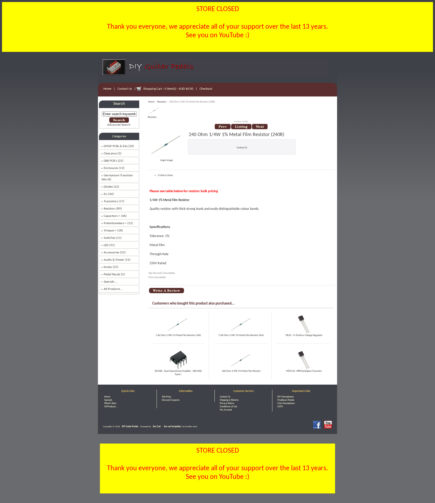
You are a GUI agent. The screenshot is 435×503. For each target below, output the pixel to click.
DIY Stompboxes (285, 396)
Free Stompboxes (286, 403)
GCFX (280, 406)
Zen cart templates (173, 426)
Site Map (166, 396)
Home (107, 88)
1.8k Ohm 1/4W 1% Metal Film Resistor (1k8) (178, 335)
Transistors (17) (114, 201)
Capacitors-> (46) (115, 216)
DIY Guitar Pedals (130, 426)
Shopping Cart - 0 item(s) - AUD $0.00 (168, 88)
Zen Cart (157, 426)
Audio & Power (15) (117, 259)
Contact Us (125, 88)
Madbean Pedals (285, 400)
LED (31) (109, 245)
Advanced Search (118, 124)
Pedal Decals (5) (114, 274)
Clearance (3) (112, 153)
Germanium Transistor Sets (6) (117, 177)
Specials (108, 400)
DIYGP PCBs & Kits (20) (119, 146)
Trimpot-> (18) (113, 230)
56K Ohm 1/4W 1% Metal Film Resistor (241, 371)
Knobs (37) (111, 267)
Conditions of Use (228, 406)
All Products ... (113, 289)
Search (119, 104)
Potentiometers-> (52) (118, 223)
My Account (226, 410)
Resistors (161, 101)
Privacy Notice (227, 403)
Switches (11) (113, 238)
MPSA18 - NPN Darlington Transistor (304, 371)
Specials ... (110, 281)
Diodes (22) (111, 186)
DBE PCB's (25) (113, 160)
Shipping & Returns (229, 400)
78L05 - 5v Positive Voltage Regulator (303, 335)
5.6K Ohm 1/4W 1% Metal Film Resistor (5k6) (241, 335)
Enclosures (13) (114, 168)
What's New (110, 403)
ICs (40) (109, 194)
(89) (113, 208)
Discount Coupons (170, 400)
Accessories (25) (115, 252)
